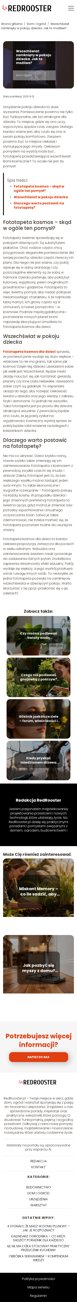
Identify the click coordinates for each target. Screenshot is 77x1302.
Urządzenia (38, 1199)
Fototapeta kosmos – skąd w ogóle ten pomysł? (39, 188)
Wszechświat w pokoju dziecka (41, 197)
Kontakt (38, 1167)
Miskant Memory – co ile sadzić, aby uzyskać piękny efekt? (38, 891)
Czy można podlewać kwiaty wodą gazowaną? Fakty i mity (38, 635)
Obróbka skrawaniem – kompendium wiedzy (38, 1258)
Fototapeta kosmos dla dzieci (29, 351)
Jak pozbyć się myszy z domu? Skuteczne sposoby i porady (38, 968)
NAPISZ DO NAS (38, 1057)
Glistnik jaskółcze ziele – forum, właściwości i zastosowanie (38, 719)
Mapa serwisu (38, 1287)
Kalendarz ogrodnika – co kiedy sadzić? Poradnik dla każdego (38, 1238)
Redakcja (39, 1161)
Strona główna (12, 24)
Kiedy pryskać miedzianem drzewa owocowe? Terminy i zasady (38, 760)
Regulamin (38, 1295)
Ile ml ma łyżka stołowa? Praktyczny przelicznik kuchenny (38, 1248)
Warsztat (38, 1205)
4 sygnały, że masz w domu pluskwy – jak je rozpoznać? (38, 1228)
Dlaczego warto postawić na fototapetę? (39, 205)
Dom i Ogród (37, 24)
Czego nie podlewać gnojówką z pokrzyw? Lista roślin (38, 677)
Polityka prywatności (38, 1278)
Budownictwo (38, 1187)
